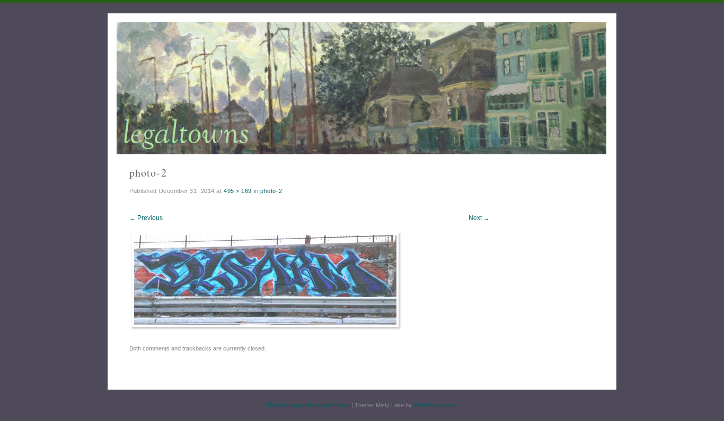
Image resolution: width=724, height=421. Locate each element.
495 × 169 (238, 191)
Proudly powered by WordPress (309, 405)
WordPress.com (434, 405)
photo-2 (271, 191)
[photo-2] (266, 327)
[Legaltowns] (361, 88)
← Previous (146, 218)
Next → (479, 218)
